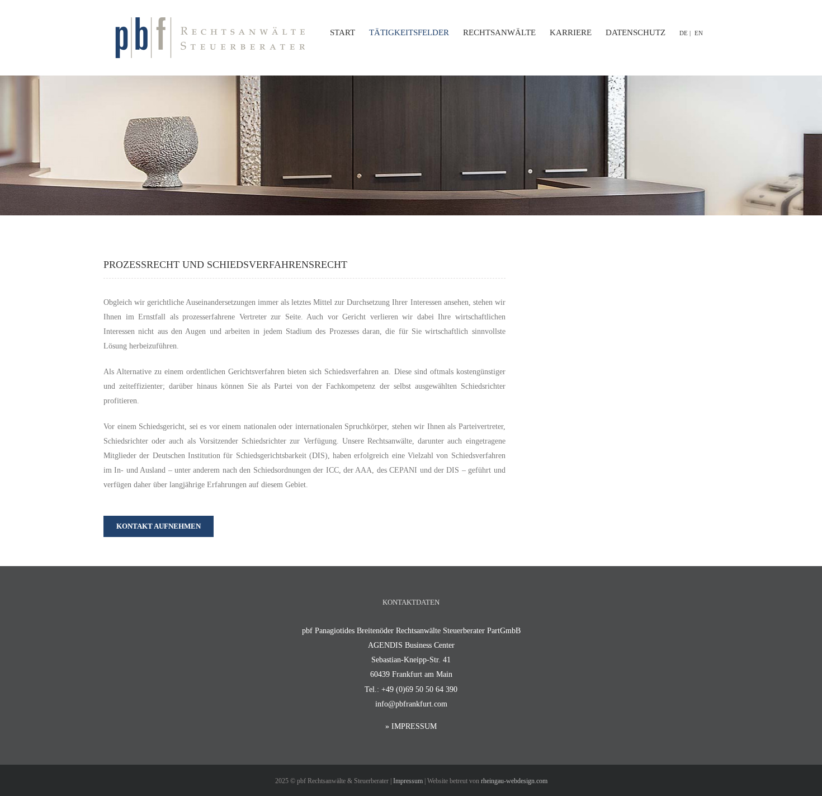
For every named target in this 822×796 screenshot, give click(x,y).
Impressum (408, 781)
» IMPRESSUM (411, 726)
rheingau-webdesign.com (514, 781)
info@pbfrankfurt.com (411, 704)
